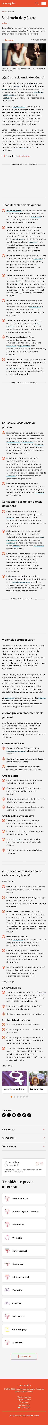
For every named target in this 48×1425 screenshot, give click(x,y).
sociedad (39, 444)
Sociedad (11, 11)
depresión (39, 545)
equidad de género (15, 751)
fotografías (18, 939)
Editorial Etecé (32, 1416)
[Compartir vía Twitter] (4, 1115)
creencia (40, 492)
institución (11, 345)
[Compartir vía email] (14, 1115)
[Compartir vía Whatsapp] (24, 1115)
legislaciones (19, 106)
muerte (10, 517)
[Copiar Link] (29, 1115)
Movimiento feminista (14, 1089)
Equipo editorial (24, 1399)
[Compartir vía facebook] (9, 1115)
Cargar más (26, 1356)
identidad (38, 92)
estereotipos (35, 306)
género (5, 89)
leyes (19, 839)
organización (24, 345)
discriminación (13, 441)
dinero (18, 281)
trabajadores (12, 368)
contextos (9, 698)
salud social (17, 576)
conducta (11, 476)
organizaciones (19, 147)
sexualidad (9, 95)
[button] (11, 1097)
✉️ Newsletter (24, 1407)
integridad (36, 216)
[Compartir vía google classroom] (19, 1115)
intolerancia (27, 441)
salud (6, 98)
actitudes (18, 239)
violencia (33, 83)
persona (17, 86)
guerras (42, 698)
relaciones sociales (21, 582)
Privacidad (24, 1402)
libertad (38, 258)
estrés (16, 545)
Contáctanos (24, 1405)
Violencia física (13, 210)
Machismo (24, 156)
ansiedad (10, 543)
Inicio (4, 11)
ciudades (41, 992)
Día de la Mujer (37, 1089)
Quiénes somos (24, 1397)
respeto (33, 242)
